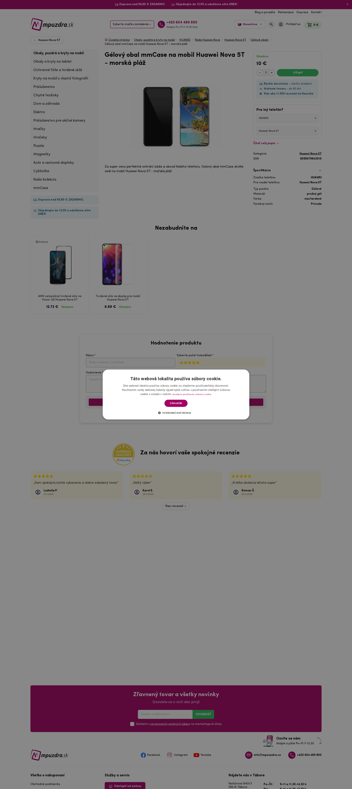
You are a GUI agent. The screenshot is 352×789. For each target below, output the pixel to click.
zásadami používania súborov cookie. (192, 394)
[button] (176, 412)
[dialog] (176, 395)
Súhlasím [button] (176, 403)
